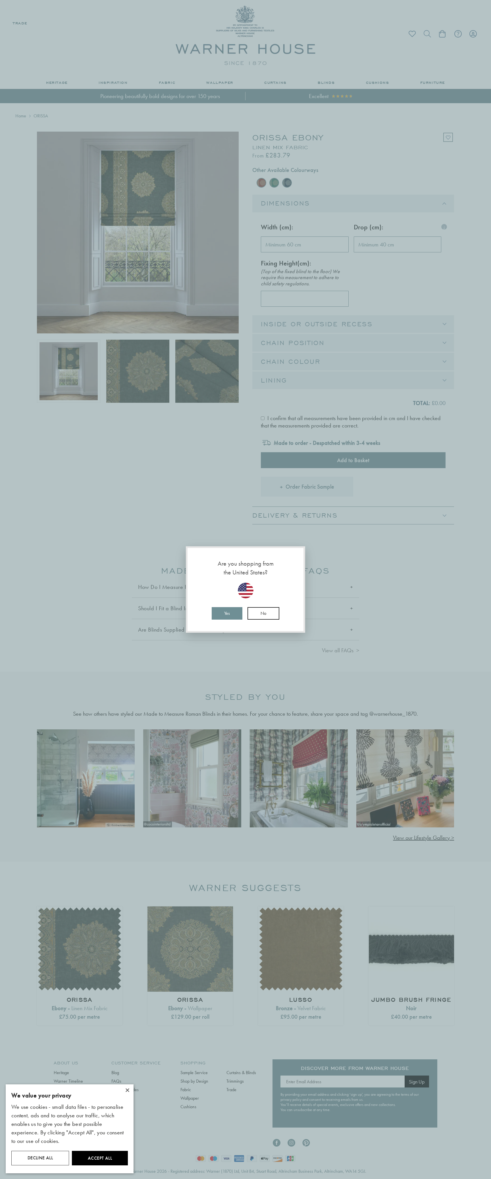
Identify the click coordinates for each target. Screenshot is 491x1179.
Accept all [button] (100, 1158)
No (263, 613)
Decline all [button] (40, 1158)
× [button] (127, 1090)
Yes (227, 613)
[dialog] (70, 1128)
